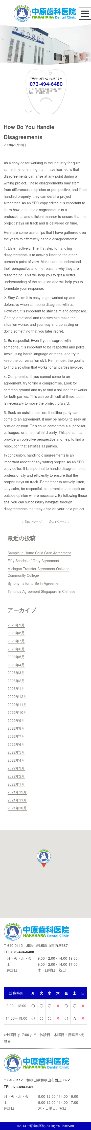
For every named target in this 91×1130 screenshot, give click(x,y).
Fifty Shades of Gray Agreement (33, 560)
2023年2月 (16, 680)
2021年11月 (17, 799)
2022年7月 (16, 736)
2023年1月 (16, 688)
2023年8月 (16, 632)
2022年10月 (17, 712)
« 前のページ (31, 521)
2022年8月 (16, 728)
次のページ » (59, 521)
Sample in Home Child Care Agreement (39, 552)
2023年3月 (16, 672)
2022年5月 (16, 752)
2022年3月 (16, 767)
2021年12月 (17, 791)
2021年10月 (17, 807)
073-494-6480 (22, 951)
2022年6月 (16, 744)
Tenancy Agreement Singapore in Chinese (41, 591)
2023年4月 (16, 664)
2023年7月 (16, 640)
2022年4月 (16, 760)
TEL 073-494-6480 (19, 1086)
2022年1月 (16, 784)
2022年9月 (16, 720)
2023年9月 (16, 624)
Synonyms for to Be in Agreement (34, 583)
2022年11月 (17, 704)
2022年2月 (16, 776)
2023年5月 (16, 656)
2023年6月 (16, 648)
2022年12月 (17, 696)
